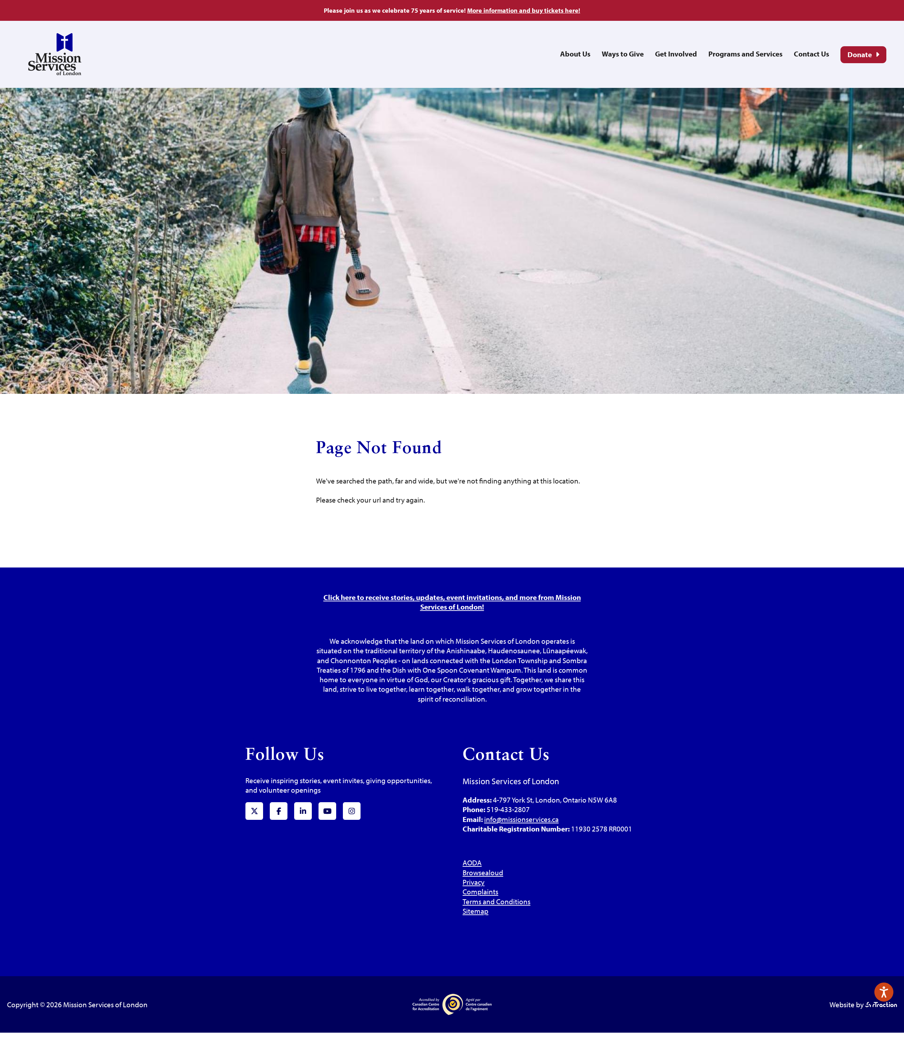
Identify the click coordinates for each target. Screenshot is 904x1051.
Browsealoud (483, 872)
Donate (860, 54)
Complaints (480, 891)
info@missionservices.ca (521, 819)
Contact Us (811, 53)
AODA (472, 862)
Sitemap (475, 910)
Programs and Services (745, 53)
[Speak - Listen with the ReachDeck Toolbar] (883, 992)
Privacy (473, 882)
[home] (54, 72)
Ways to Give (623, 53)
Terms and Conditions (496, 901)
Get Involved (676, 53)
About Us (575, 53)
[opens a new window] (881, 1004)
